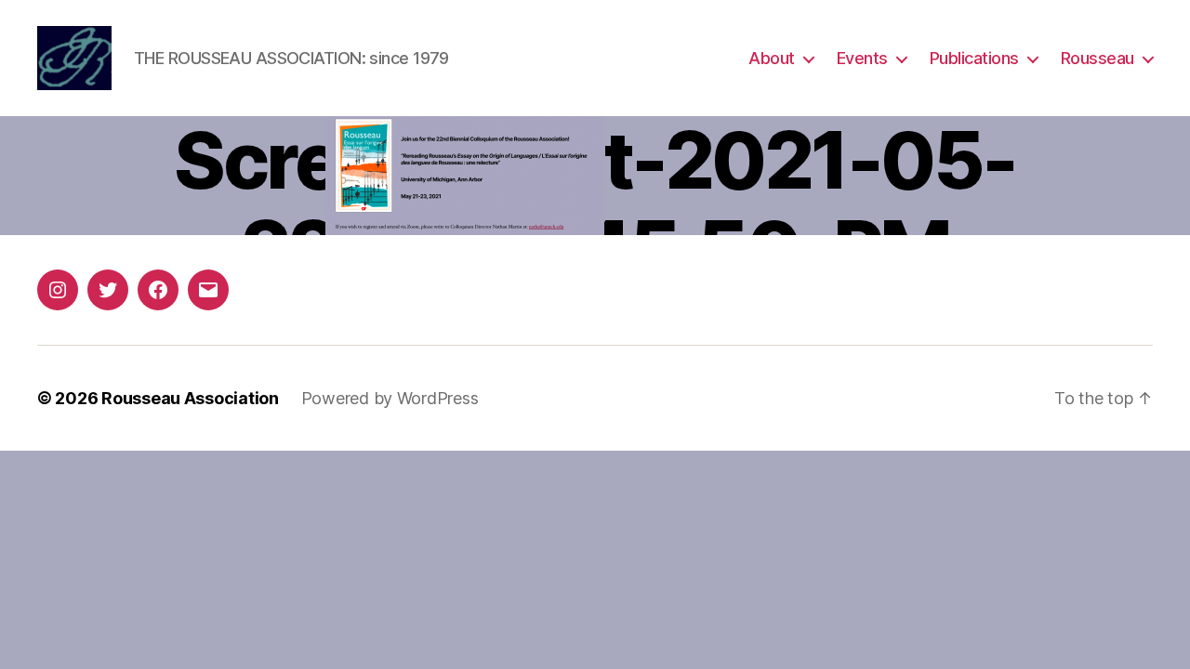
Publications (974, 58)
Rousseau (1097, 58)
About (771, 58)
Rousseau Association (190, 398)
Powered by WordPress (390, 398)
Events (862, 58)
